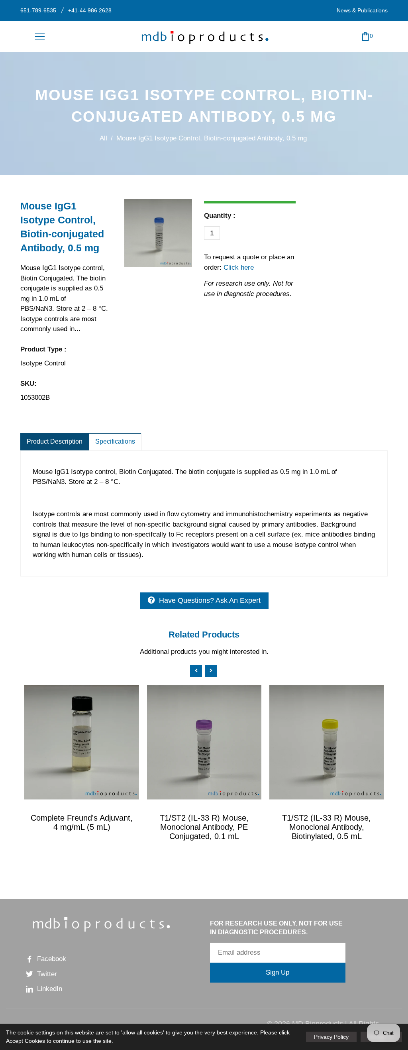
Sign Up (277, 972)
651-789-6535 (38, 10)
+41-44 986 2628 (90, 10)
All (103, 138)
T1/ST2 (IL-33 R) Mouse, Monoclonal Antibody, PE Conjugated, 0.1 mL (204, 827)
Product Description (54, 441)
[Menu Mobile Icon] (40, 36)
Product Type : (43, 349)
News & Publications (362, 10)
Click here (238, 267)
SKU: (28, 383)
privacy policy (331, 1037)
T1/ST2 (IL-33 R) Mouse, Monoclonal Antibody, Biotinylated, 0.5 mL (326, 827)
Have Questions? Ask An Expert (210, 600)
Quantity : (219, 215)
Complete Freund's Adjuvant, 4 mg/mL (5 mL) (82, 822)
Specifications (115, 441)
